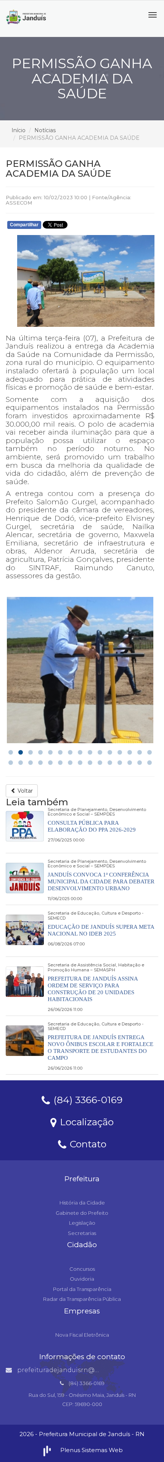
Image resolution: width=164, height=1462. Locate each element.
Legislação (82, 1223)
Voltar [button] (24, 790)
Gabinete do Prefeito (82, 1213)
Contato (86, 1143)
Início (18, 130)
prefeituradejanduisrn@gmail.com (72, 1370)
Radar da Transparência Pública (82, 1299)
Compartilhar (24, 224)
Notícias (45, 130)
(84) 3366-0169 (86, 1099)
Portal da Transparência (82, 1289)
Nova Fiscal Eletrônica (82, 1335)
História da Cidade (82, 1203)
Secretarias (82, 1233)
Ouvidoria (82, 1279)
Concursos (82, 1269)
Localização (85, 1121)
